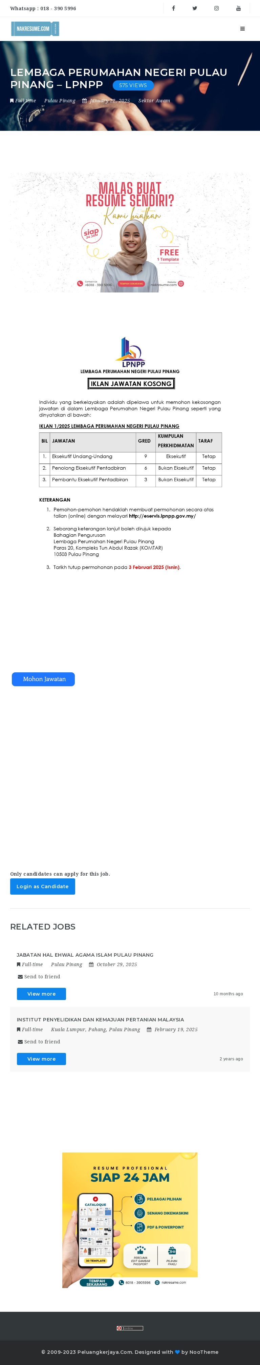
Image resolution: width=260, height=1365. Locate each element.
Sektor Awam (154, 100)
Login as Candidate (43, 886)
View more (41, 994)
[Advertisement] (130, 772)
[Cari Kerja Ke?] (35, 29)
